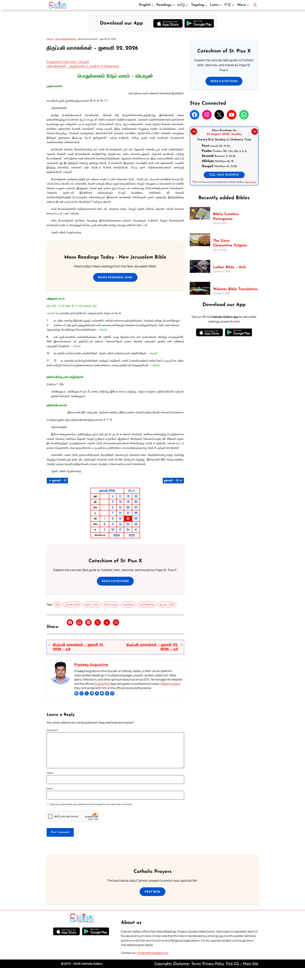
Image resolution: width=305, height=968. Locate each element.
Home (50, 38)
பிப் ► (131, 490)
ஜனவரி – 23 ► (173, 480)
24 (128, 529)
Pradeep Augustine (91, 664)
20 (128, 507)
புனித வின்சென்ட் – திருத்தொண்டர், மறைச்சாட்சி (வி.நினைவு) (83, 66)
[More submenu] (248, 5)
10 (112, 529)
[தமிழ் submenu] (187, 5)
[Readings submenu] (173, 5)
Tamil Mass (128, 604)
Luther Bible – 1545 (229, 267)
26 (135, 501)
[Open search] (255, 5)
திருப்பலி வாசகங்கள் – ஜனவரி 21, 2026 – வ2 (78, 647)
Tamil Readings (147, 604)
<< (193, 131)
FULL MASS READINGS (224, 175)
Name (50, 772)
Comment (53, 730)
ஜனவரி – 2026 (167, 604)
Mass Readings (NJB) (115, 277)
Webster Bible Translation (235, 289)
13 (120, 507)
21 (128, 512)
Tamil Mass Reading (65, 38)
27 (135, 507)
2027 (132, 535)
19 (128, 501)
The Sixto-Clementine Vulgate (230, 243)
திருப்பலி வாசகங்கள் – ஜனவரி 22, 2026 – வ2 (152, 647)
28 (135, 512)
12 (120, 501)
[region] (224, 156)
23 (128, 524)
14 (120, 512)
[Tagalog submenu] (206, 5)
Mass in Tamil (92, 604)
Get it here (250, 182)
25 (135, 496)
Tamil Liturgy (110, 604)
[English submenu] (152, 5)
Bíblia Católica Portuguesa (226, 216)
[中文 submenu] (233, 5)
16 (120, 524)
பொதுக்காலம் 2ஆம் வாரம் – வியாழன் (68, 62)
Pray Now (152, 892)
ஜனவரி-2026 (107, 490)
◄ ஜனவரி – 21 (57, 480)
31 (136, 529)
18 (128, 496)
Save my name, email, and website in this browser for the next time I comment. (91, 804)
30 (135, 524)
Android (99, 684)
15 (120, 518)
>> (254, 131)
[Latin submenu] (220, 5)
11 (120, 496)
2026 (116, 535)
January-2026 (72, 604)
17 (120, 529)
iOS (107, 684)
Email (50, 788)
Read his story (170, 684)
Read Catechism (115, 581)
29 (135, 518)
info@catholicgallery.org (152, 953)
